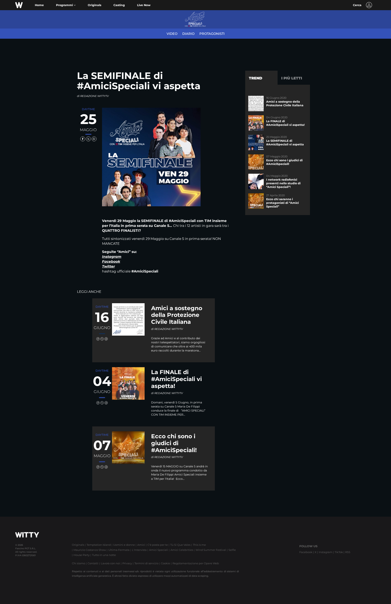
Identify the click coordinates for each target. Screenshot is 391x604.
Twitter (108, 266)
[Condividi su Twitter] (88, 138)
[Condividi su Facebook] (82, 138)
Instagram (111, 257)
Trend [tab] (255, 78)
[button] (66, 5)
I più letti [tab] (291, 78)
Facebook (111, 261)
